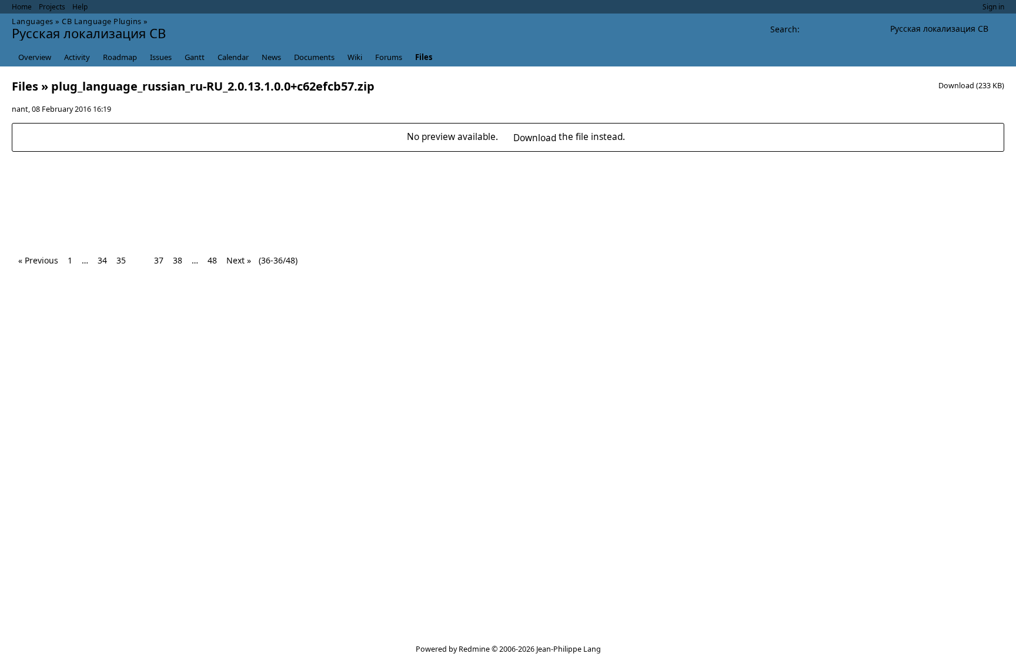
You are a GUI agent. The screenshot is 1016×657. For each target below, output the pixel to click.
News (271, 57)
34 (102, 260)
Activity (77, 57)
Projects (52, 7)
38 (177, 260)
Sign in (993, 7)
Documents (314, 57)
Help (80, 7)
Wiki (354, 57)
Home (22, 7)
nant (20, 109)
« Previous (38, 260)
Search (783, 29)
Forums (388, 57)
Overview (34, 57)
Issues (161, 57)
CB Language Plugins (102, 21)
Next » (238, 260)
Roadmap (120, 57)
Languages (33, 21)
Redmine (474, 649)
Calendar (233, 57)
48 (212, 260)
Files (423, 57)
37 (158, 260)
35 (121, 260)
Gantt (195, 57)
